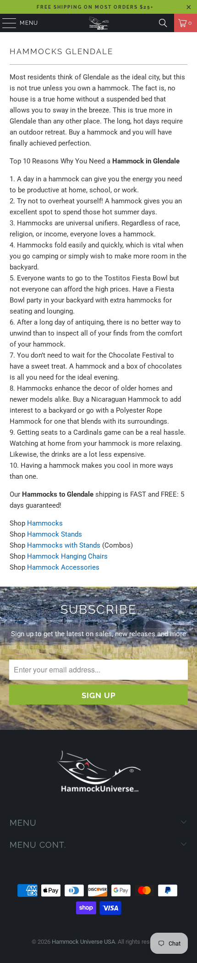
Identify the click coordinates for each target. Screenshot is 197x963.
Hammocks (45, 523)
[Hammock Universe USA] (98, 23)
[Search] (163, 23)
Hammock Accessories (63, 567)
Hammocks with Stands (63, 545)
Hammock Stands (54, 534)
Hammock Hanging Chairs (67, 556)
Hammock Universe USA (83, 941)
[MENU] (5, 23)
